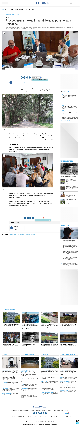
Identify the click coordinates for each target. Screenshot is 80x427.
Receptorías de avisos (27, 416)
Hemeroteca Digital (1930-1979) (15, 416)
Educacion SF (66, 410)
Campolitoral (13, 410)
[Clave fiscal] (77, 423)
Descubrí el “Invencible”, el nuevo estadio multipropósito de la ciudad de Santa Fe (70, 117)
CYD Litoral (32, 410)
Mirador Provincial (43, 410)
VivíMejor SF (50, 410)
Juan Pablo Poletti (21, 234)
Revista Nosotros (19, 410)
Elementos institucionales (50, 416)
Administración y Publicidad (38, 416)
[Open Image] (4, 33)
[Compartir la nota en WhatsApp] (27, 77)
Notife (62, 410)
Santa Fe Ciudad (12, 234)
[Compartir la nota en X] (24, 77)
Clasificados (26, 410)
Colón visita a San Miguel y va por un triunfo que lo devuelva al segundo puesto (69, 96)
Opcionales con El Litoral (61, 416)
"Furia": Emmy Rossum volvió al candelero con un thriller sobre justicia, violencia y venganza (69, 112)
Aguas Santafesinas (30, 234)
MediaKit (69, 416)
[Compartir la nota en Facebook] (21, 77)
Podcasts (37, 410)
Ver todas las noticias (65, 120)
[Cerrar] (46, 79)
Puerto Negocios (56, 410)
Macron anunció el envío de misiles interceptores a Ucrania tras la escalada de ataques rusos (70, 101)
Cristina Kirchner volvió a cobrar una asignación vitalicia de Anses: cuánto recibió (69, 107)
